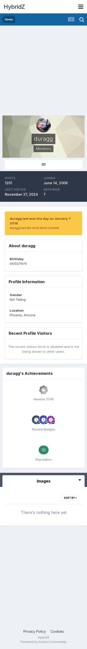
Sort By (69, 497)
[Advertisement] (43, 71)
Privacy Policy (34, 631)
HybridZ (14, 6)
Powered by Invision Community (43, 642)
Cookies (57, 631)
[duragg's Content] (43, 164)
